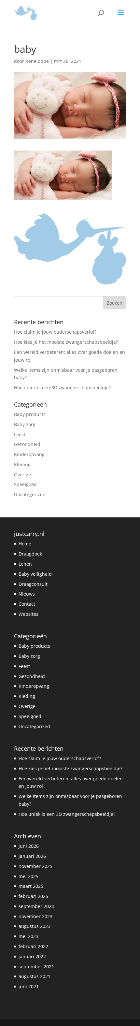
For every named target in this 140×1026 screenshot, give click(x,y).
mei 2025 (28, 876)
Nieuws (27, 594)
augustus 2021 (34, 976)
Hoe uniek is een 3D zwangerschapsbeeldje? (62, 387)
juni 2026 (29, 846)
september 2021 (36, 966)
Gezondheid (27, 444)
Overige (22, 474)
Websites (28, 614)
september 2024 (36, 906)
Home (25, 544)
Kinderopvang (29, 454)
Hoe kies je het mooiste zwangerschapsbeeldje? (66, 342)
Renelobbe (37, 61)
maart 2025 (31, 886)
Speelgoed (25, 484)
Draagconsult (33, 584)
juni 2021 (29, 986)
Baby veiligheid (35, 574)
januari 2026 (32, 856)
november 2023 (35, 916)
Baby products (30, 414)
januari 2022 (32, 956)
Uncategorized (30, 494)
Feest (19, 434)
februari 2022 (33, 946)
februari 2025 (33, 896)
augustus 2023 (34, 926)
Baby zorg (24, 424)
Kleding (22, 464)
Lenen (25, 564)
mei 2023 (28, 936)
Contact (27, 604)
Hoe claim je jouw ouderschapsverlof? (55, 332)
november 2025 (35, 866)
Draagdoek (30, 554)
